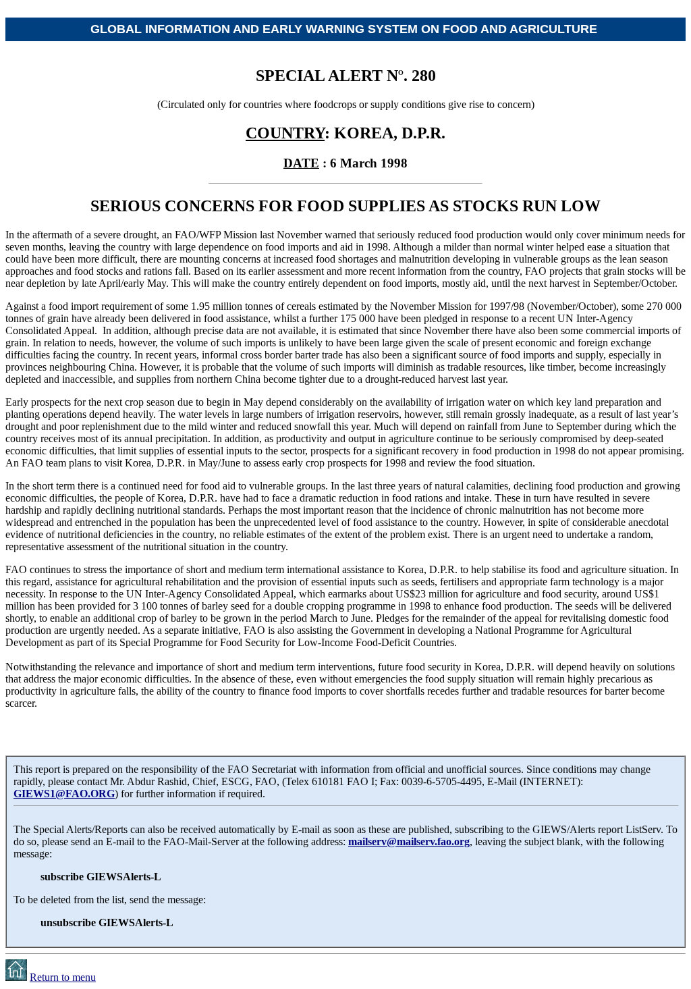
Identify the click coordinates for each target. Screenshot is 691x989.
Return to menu (63, 977)
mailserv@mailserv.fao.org (409, 841)
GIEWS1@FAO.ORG (64, 793)
